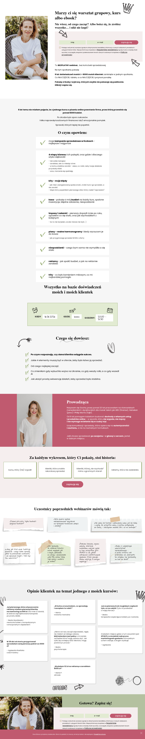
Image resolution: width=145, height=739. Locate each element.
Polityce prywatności (93, 728)
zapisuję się (126, 42)
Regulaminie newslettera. (107, 50)
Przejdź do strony (100, 734)
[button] (141, 733)
